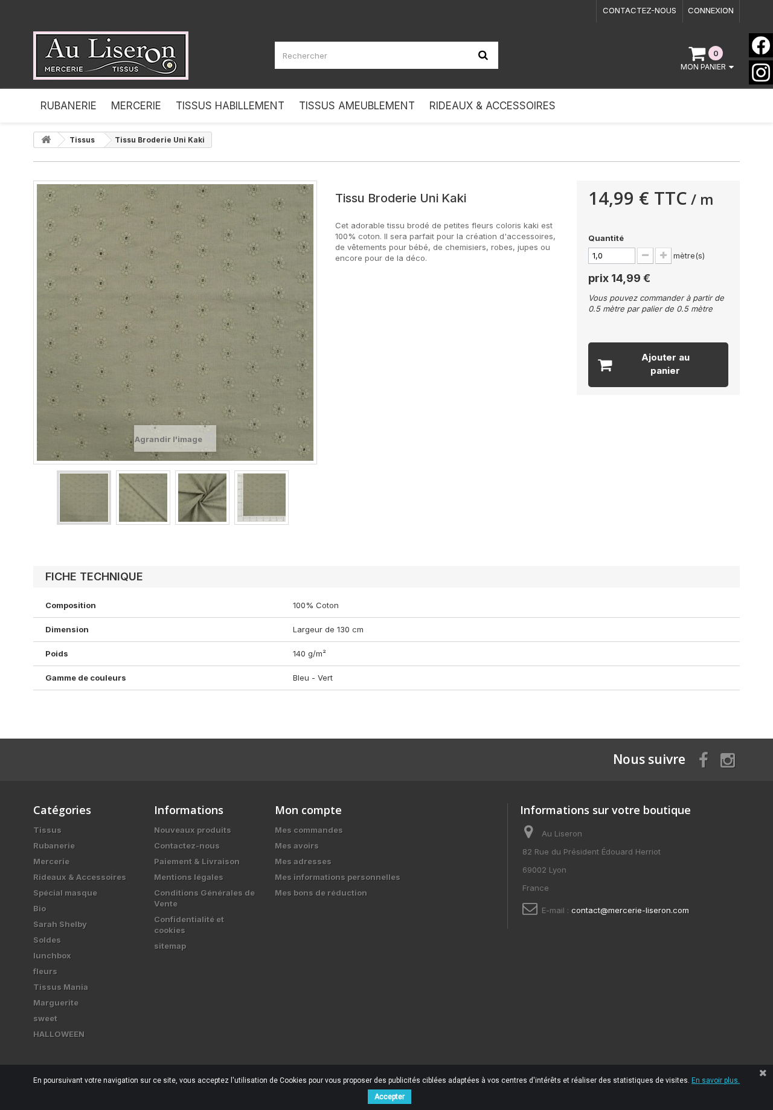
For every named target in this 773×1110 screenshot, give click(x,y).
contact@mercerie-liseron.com (630, 910)
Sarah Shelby (60, 924)
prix (619, 277)
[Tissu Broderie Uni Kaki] (84, 497)
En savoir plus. (715, 1080)
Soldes (47, 940)
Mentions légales (188, 877)
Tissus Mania (60, 987)
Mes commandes (309, 830)
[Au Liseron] (145, 55)
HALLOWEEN (59, 1034)
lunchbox (52, 955)
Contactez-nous (639, 10)
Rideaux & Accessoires (79, 877)
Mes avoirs (297, 845)
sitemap (170, 946)
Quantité (606, 238)
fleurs (45, 971)
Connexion (711, 10)
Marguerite (56, 1002)
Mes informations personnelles (337, 877)
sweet (45, 1018)
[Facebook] (761, 45)
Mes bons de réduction (321, 892)
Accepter (389, 1096)
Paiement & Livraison (197, 861)
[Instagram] (761, 72)
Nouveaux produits (192, 830)
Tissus (47, 830)
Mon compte (308, 810)
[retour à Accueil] (45, 139)
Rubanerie (54, 845)
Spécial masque (65, 892)
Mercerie (51, 861)
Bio (39, 908)
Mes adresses (303, 861)
